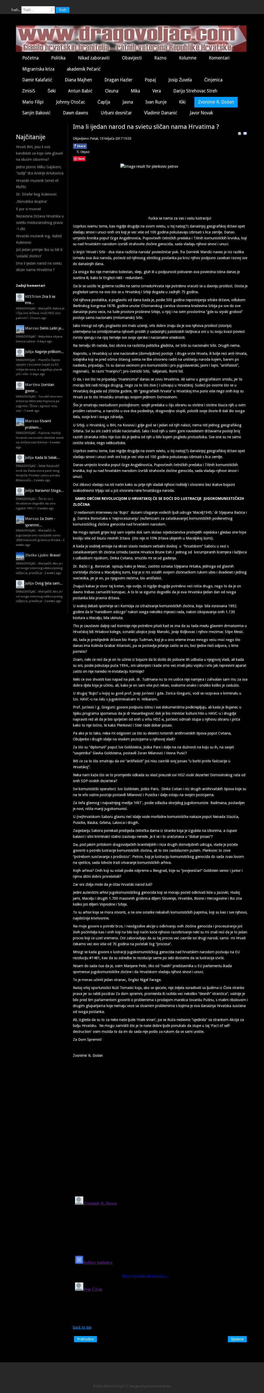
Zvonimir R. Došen (216, 102)
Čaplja (103, 102)
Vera (156, 91)
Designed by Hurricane (145, 1386)
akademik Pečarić (84, 69)
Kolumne (187, 58)
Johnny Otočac (70, 102)
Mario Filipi (33, 102)
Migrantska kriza (38, 69)
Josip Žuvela (180, 79)
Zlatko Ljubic (37, 555)
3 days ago (44, 341)
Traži (62, 10)
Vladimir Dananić (160, 112)
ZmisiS (28, 91)
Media (166, 1386)
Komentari (219, 58)
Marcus (32, 328)
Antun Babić (80, 91)
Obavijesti (132, 58)
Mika (135, 91)
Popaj (150, 79)
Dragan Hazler (118, 79)
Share (80, 146)
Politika (58, 58)
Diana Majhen (78, 79)
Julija (29, 352)
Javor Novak (201, 112)
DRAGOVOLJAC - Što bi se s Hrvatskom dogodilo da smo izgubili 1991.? (36, 503)
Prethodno (85, 1339)
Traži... (16, 10)
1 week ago (31, 410)
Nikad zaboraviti (94, 58)
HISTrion (33, 296)
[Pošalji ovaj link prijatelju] (245, 134)
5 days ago (37, 374)
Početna (30, 58)
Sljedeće (237, 1339)
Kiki (182, 102)
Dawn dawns (75, 112)
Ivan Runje (156, 102)
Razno (160, 58)
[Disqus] (160, 1125)
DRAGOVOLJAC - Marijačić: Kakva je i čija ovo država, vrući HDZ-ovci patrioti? (40, 313)
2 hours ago (38, 318)
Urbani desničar (116, 112)
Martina (32, 385)
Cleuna (111, 91)
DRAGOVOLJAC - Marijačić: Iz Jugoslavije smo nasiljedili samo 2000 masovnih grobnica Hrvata (38, 535)
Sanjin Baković (36, 112)
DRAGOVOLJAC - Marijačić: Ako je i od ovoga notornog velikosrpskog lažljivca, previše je (39, 568)
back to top (82, 1327)
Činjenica (213, 79)
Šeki (51, 91)
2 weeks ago (42, 480)
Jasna (127, 102)
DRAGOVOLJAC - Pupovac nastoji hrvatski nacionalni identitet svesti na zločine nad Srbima (40, 437)
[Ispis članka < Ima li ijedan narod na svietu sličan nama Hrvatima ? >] (239, 134)
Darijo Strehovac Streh (195, 91)
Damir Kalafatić (37, 79)
